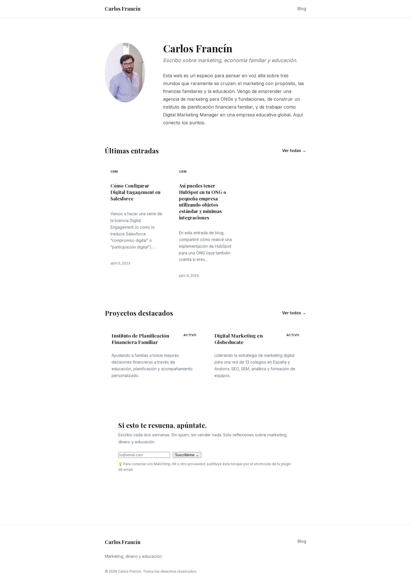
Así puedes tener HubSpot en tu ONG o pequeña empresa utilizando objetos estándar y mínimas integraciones (202, 201)
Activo (190, 335)
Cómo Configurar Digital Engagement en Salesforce (135, 191)
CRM (114, 172)
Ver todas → (294, 150)
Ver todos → (294, 312)
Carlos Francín (122, 8)
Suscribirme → (187, 455)
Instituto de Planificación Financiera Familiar (140, 338)
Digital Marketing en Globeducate (238, 338)
